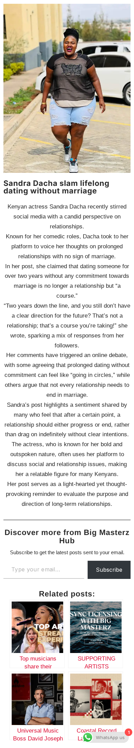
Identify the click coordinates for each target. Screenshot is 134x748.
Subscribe (109, 569)
